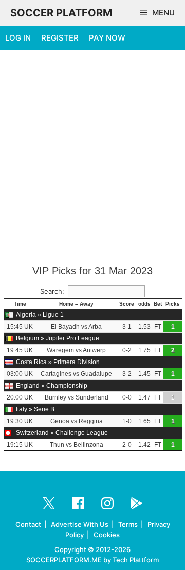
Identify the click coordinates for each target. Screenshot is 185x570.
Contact (28, 524)
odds (144, 304)
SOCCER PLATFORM (61, 13)
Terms (128, 524)
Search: (52, 291)
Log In (18, 38)
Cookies (107, 534)
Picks (172, 304)
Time (20, 304)
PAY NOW (107, 38)
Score (126, 304)
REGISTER (60, 38)
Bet (158, 304)
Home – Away (76, 304)
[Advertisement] (92, 158)
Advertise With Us (79, 524)
